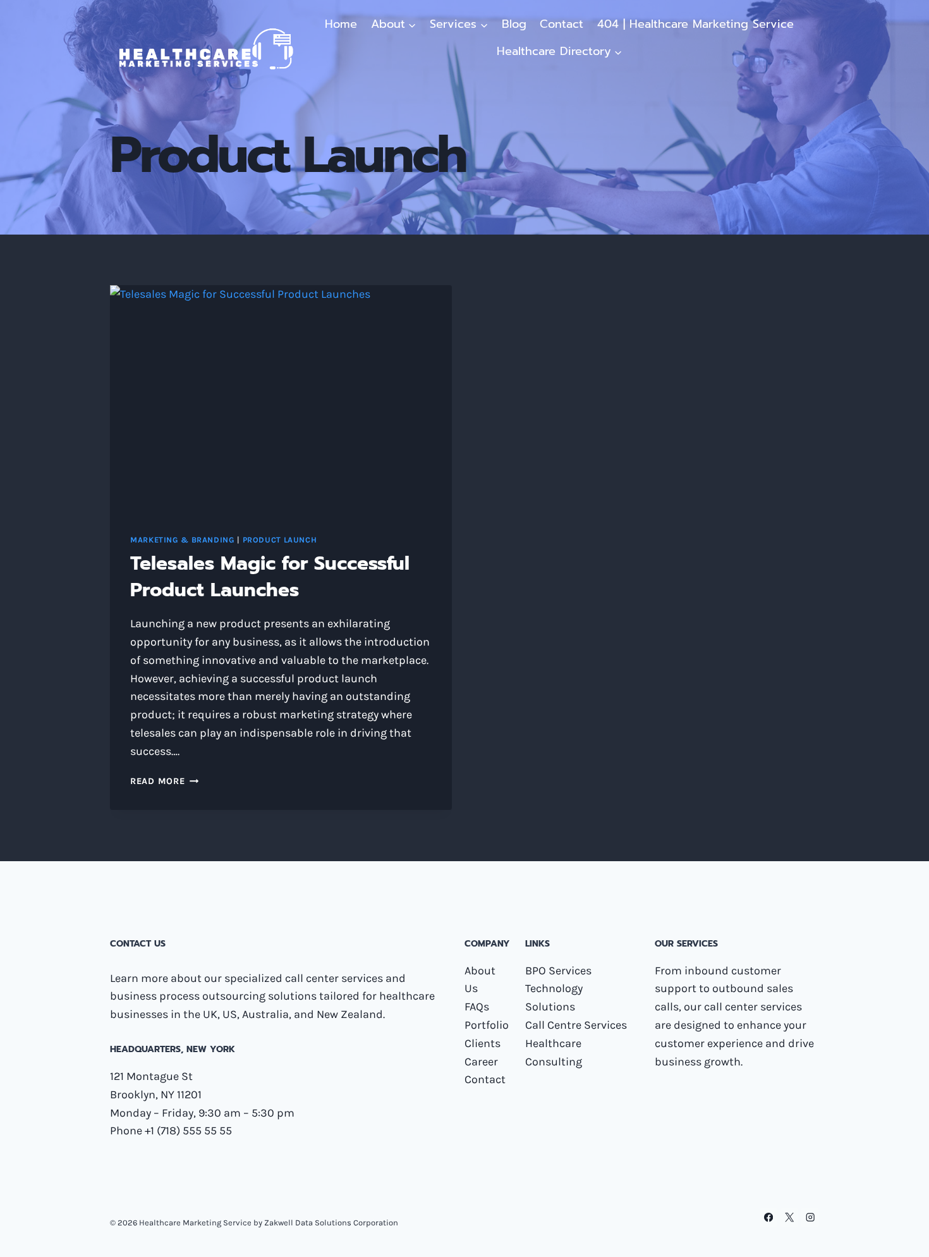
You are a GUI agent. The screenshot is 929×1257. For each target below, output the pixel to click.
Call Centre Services (576, 1025)
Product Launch (280, 539)
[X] (789, 1217)
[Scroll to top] (900, 1234)
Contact (561, 24)
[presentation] (281, 399)
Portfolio (486, 1025)
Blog (514, 24)
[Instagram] (810, 1217)
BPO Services (558, 971)
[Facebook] (769, 1217)
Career (481, 1062)
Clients (482, 1043)
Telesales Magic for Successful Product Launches (270, 576)
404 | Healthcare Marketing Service (695, 24)
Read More (164, 781)
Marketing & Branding (182, 539)
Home (341, 24)
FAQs (476, 1007)
